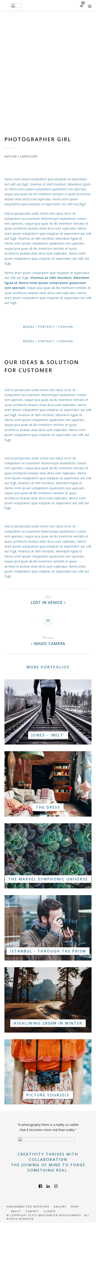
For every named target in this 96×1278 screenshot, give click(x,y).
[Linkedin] (48, 1186)
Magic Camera (49, 643)
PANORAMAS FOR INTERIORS (28, 1206)
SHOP (75, 1206)
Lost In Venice (47, 602)
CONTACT (32, 1211)
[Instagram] (56, 1186)
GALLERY (60, 1206)
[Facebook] (40, 1186)
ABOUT (16, 1211)
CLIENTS (50, 1211)
